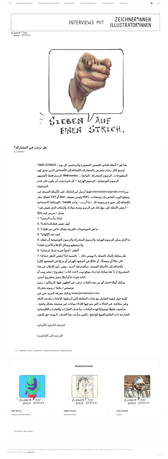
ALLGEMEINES (19, 152)
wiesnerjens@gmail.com (107, 191)
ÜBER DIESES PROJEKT (24, 3)
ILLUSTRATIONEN (24, 414)
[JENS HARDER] (136, 390)
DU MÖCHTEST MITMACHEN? (48, 3)
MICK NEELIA (16, 411)
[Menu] (10, 3)
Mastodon (31, 452)
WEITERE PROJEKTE (88, 3)
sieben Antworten (51, 351)
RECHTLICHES (108, 3)
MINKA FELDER (70, 411)
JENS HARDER (122, 411)
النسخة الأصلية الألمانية (51, 325)
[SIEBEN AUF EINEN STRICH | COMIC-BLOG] (84, 25)
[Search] (158, 3)
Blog (30, 351)
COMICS (14, 414)
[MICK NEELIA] (31, 390)
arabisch (23, 351)
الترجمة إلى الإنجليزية (50, 335)
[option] (31, 397)
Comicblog (38, 351)
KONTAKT (124, 3)
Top (159, 454)
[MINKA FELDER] (84, 390)
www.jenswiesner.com (85, 293)
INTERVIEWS (69, 3)
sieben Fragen (66, 351)
